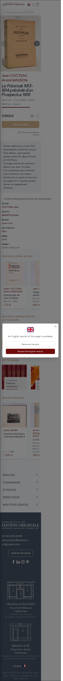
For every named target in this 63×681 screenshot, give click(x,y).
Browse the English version (30, 351)
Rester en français (30, 344)
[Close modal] (55, 326)
